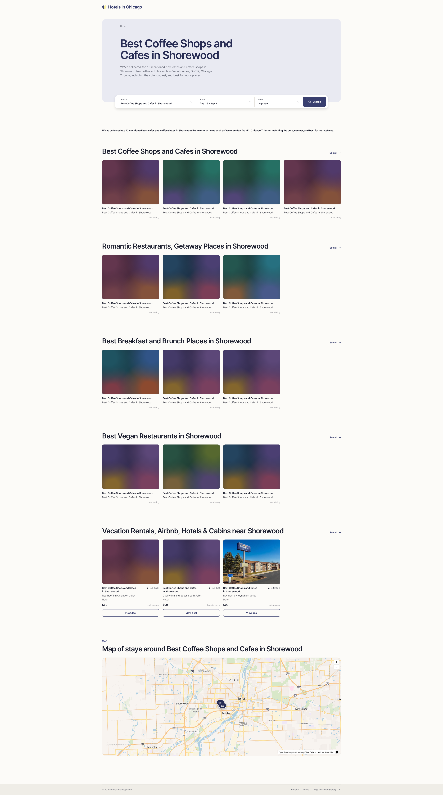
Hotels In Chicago (125, 7)
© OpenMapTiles (301, 752)
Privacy (295, 789)
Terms (306, 789)
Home (123, 26)
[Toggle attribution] (337, 752)
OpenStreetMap (326, 752)
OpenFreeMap (286, 752)
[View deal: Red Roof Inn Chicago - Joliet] (130, 562)
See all (335, 152)
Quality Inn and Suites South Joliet (182, 595)
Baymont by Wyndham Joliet (239, 595)
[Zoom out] (336, 667)
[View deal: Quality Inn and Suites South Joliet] (191, 562)
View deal (130, 612)
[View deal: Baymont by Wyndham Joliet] (251, 562)
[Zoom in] (336, 661)
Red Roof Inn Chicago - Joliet (118, 595)
